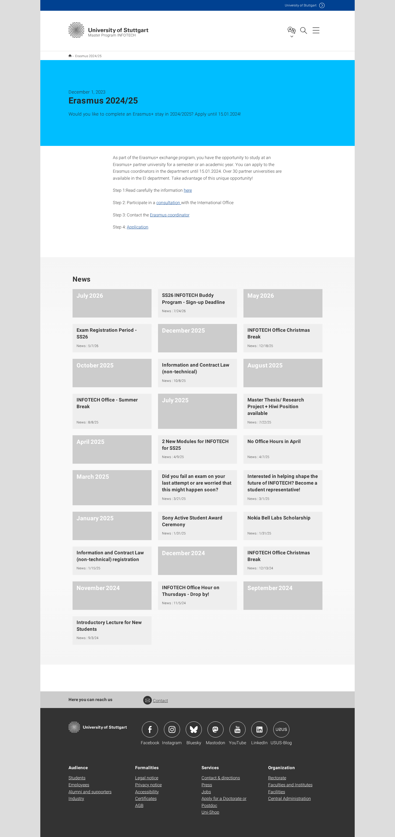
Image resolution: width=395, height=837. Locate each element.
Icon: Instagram (172, 729)
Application (137, 227)
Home (70, 55)
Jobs (206, 791)
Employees (79, 784)
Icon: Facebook (150, 729)
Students (77, 777)
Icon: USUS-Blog (281, 729)
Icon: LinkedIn (259, 729)
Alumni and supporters (90, 791)
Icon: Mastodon (215, 729)
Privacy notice (148, 784)
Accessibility (147, 791)
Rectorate (277, 777)
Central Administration (289, 798)
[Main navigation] (316, 30)
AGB (139, 805)
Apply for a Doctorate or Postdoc (224, 801)
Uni (301, 5)
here (188, 190)
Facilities (276, 791)
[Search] (303, 30)
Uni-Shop (210, 812)
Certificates (146, 798)
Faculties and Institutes (290, 784)
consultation (168, 202)
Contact (160, 700)
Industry (76, 798)
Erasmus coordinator (169, 214)
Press (207, 784)
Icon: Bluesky (194, 729)
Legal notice (146, 777)
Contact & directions (221, 777)
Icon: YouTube (237, 729)
